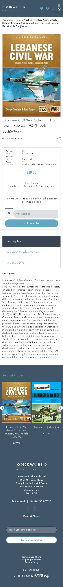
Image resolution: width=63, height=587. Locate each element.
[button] (61, 408)
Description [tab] (14, 241)
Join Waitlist (31, 223)
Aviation (28, 20)
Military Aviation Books (45, 20)
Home (18, 20)
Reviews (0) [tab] (15, 263)
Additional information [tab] (23, 252)
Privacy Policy (31, 562)
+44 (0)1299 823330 (40, 501)
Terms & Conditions (31, 557)
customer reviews (12, 138)
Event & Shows (31, 516)
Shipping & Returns (31, 560)
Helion (5, 23)
